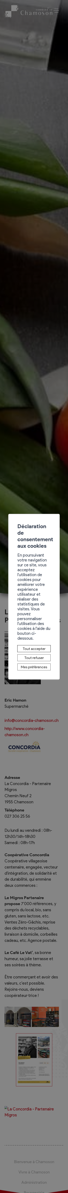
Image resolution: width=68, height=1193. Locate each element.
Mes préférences (34, 667)
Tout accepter (34, 648)
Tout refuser (34, 658)
